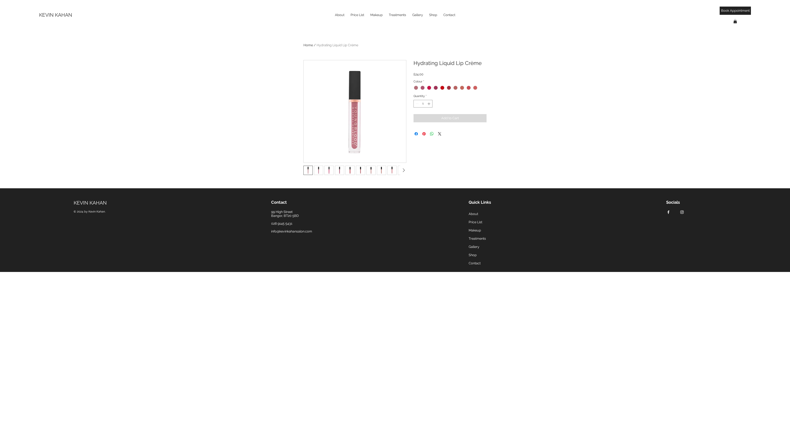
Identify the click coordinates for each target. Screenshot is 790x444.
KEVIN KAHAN (90, 203)
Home (308, 45)
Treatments (477, 238)
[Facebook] (668, 212)
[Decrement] (416, 103)
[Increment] (429, 103)
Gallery (474, 247)
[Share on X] (439, 133)
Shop (473, 255)
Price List (475, 222)
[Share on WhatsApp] (431, 133)
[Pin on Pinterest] (424, 133)
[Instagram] (682, 212)
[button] (735, 21)
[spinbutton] (423, 103)
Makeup (475, 230)
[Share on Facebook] (416, 133)
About (473, 214)
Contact (475, 263)
